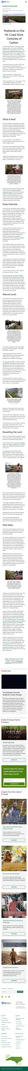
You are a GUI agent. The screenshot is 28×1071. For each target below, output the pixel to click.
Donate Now (4, 1036)
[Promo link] (14, 733)
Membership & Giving (6, 1038)
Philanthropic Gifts (5, 1042)
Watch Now (14, 760)
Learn (18, 1015)
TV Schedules (4, 1018)
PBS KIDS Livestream (6, 1022)
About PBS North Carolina (19, 1037)
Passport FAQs (4, 1026)
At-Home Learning (20, 1026)
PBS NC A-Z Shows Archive (5, 1029)
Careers (17, 1046)
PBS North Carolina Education (20, 1019)
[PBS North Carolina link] (5, 1)
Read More (14, 840)
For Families (18, 1021)
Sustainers (3, 1040)
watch (4, 1015)
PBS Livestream (4, 1020)
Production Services (20, 1039)
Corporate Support (5, 1044)
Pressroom (18, 1043)
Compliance (18, 1041)
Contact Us (18, 1048)
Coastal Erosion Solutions (10, 967)
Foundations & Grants (6, 1046)
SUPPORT (4, 1033)
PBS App (3, 1024)
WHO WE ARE (20, 1033)
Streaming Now (8, 743)
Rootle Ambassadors (19, 1028)
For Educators (19, 1023)
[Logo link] (6, 1002)
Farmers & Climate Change (11, 874)
